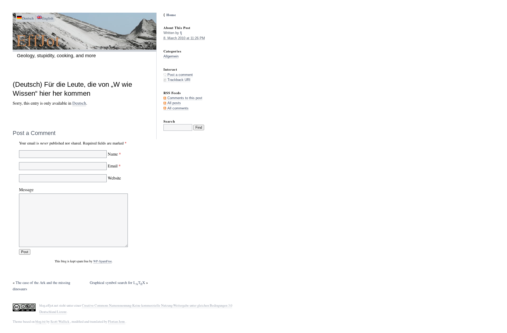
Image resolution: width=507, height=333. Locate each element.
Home (171, 14)
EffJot (38, 39)
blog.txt (40, 321)
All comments (178, 108)
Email (114, 165)
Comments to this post (184, 98)
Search (169, 121)
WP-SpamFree (102, 261)
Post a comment (180, 75)
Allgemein (171, 56)
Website (114, 178)
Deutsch (79, 103)
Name (114, 154)
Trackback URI (178, 80)
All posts (174, 103)
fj (181, 33)
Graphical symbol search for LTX (117, 282)
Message (26, 189)
